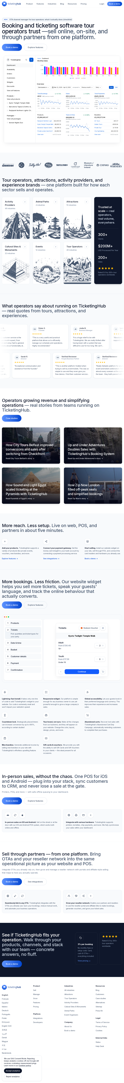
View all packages (14, 119)
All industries (69, 1005)
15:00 (87, 668)
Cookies (99, 1045)
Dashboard (11, 65)
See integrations (51, 559)
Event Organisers (71, 1030)
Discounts (10, 86)
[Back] (60, 686)
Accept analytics (13, 1071)
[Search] (26, 60)
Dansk (4, 1052)
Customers (11, 78)
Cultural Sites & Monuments (75, 1021)
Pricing (83, 4)
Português (6, 1029)
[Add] (31, 60)
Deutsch (5, 1025)
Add (111, 87)
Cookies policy (25, 1066)
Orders (9, 74)
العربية (4, 1048)
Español (5, 1018)
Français (5, 1014)
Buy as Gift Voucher (69, 677)
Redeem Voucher (89, 628)
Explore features (35, 47)
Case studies (12, 418)
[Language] (103, 628)
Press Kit (99, 1026)
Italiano (5, 1021)
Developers (38, 1037)
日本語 (4, 1045)
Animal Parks (69, 1026)
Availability (11, 69)
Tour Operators (70, 1013)
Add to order (82, 686)
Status (98, 1057)
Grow (35, 1013)
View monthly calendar (82, 656)
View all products (13, 99)
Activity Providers (71, 1017)
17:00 (99, 668)
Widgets (10, 82)
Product (29, 4)
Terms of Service (102, 1037)
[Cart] (103, 686)
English (5, 1010)
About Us (68, 1041)
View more (40, 134)
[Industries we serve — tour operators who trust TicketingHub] (62, 165)
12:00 (63, 668)
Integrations (38, 1033)
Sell (34, 1005)
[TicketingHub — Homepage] (11, 3)
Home (39, 58)
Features (40, 4)
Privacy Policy (101, 1041)
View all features (13, 90)
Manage (36, 1009)
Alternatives (100, 1017)
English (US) (7, 1041)
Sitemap (99, 1021)
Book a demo (114, 4)
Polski (4, 1033)
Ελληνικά (6, 1037)
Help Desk (100, 1061)
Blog (62, 4)
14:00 (75, 668)
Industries (52, 4)
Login (102, 4)
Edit (116, 87)
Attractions (68, 1009)
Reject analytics (13, 1077)
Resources (72, 4)
